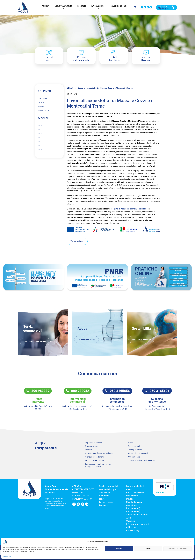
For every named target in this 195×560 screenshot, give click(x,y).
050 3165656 (118, 391)
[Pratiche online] (161, 277)
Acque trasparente (63, 6)
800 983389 (39, 391)
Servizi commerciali (108, 486)
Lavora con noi (98, 6)
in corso (49, 59)
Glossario (103, 505)
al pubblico (114, 59)
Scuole (41, 106)
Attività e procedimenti (94, 457)
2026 (40, 125)
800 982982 (79, 391)
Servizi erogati (134, 446)
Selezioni (88, 450)
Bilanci (130, 443)
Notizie (41, 102)
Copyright (130, 521)
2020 (40, 149)
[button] (190, 542)
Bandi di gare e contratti (95, 460)
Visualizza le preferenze (177, 549)
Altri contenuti (134, 457)
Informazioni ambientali (138, 453)
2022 (40, 141)
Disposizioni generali (93, 443)
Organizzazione (91, 446)
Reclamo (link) (133, 511)
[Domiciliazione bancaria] (33, 277)
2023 (40, 137)
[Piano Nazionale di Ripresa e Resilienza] (97, 277)
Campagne (42, 98)
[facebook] (142, 7)
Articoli (73, 88)
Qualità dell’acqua (107, 489)
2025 (40, 129)
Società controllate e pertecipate (99, 453)
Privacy (129, 499)
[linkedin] (150, 7)
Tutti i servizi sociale (141, 339)
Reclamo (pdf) (133, 508)
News (102, 499)
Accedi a (146, 59)
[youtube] (147, 7)
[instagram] (145, 7)
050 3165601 (158, 391)
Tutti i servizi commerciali (35, 341)
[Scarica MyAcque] (166, 7)
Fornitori (81, 6)
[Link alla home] (68, 88)
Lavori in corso (106, 502)
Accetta (119, 549)
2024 (40, 133)
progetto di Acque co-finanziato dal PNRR (129, 209)
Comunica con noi (118, 6)
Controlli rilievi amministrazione (141, 460)
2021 (40, 145)
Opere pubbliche (135, 450)
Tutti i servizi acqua (86, 339)
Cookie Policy (7, 556)
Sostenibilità (43, 110)
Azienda (45, 6)
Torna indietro (77, 241)
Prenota (81, 59)
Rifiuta (148, 549)
